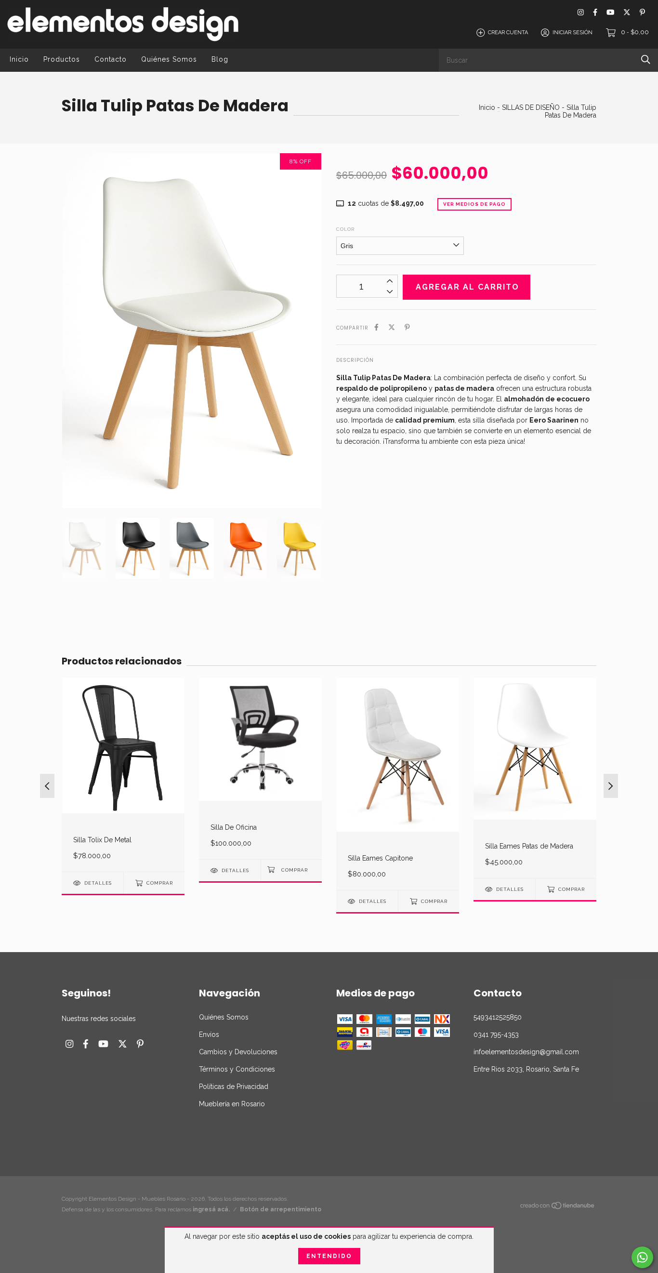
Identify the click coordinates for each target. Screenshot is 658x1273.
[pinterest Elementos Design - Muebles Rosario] (642, 12)
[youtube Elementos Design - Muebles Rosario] (610, 12)
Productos (61, 59)
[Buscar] (645, 59)
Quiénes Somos (169, 59)
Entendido (329, 1256)
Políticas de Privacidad (233, 1086)
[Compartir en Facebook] (376, 327)
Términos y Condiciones (237, 1069)
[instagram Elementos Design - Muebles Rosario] (581, 12)
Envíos (209, 1034)
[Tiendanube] (557, 1207)
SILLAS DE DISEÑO (531, 107)
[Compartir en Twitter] (391, 327)
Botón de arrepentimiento (280, 1209)
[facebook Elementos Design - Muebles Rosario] (595, 12)
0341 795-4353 (496, 1034)
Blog (219, 59)
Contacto (110, 59)
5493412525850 (498, 1017)
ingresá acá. (211, 1209)
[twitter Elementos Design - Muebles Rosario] (626, 12)
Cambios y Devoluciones (238, 1052)
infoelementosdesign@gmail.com (526, 1052)
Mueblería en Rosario (232, 1104)
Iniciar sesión (572, 32)
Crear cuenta (508, 32)
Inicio (19, 59)
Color (345, 229)
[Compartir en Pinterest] (407, 327)
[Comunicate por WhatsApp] (642, 1257)
